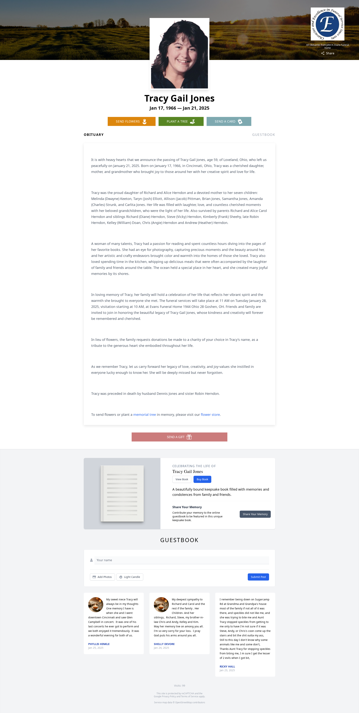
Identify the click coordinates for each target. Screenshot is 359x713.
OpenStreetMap (183, 702)
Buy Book (202, 479)
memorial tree (144, 414)
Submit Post (258, 577)
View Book (182, 479)
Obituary (94, 134)
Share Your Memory (255, 514)
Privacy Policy (169, 696)
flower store (210, 414)
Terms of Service (189, 696)
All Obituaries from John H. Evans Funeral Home (327, 46)
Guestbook (263, 134)
